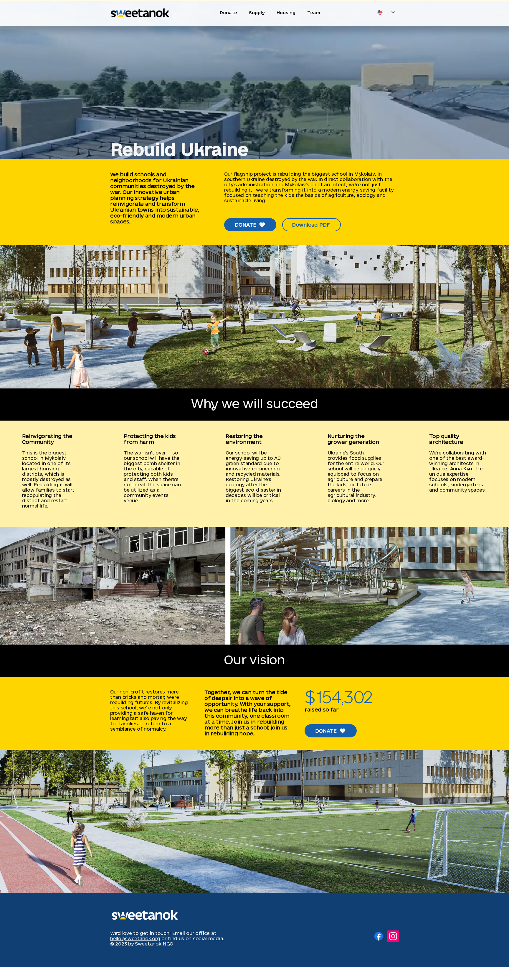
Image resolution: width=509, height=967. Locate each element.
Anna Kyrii (462, 468)
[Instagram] (393, 936)
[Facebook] (378, 936)
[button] (254, 316)
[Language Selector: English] (386, 12)
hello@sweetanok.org (135, 938)
